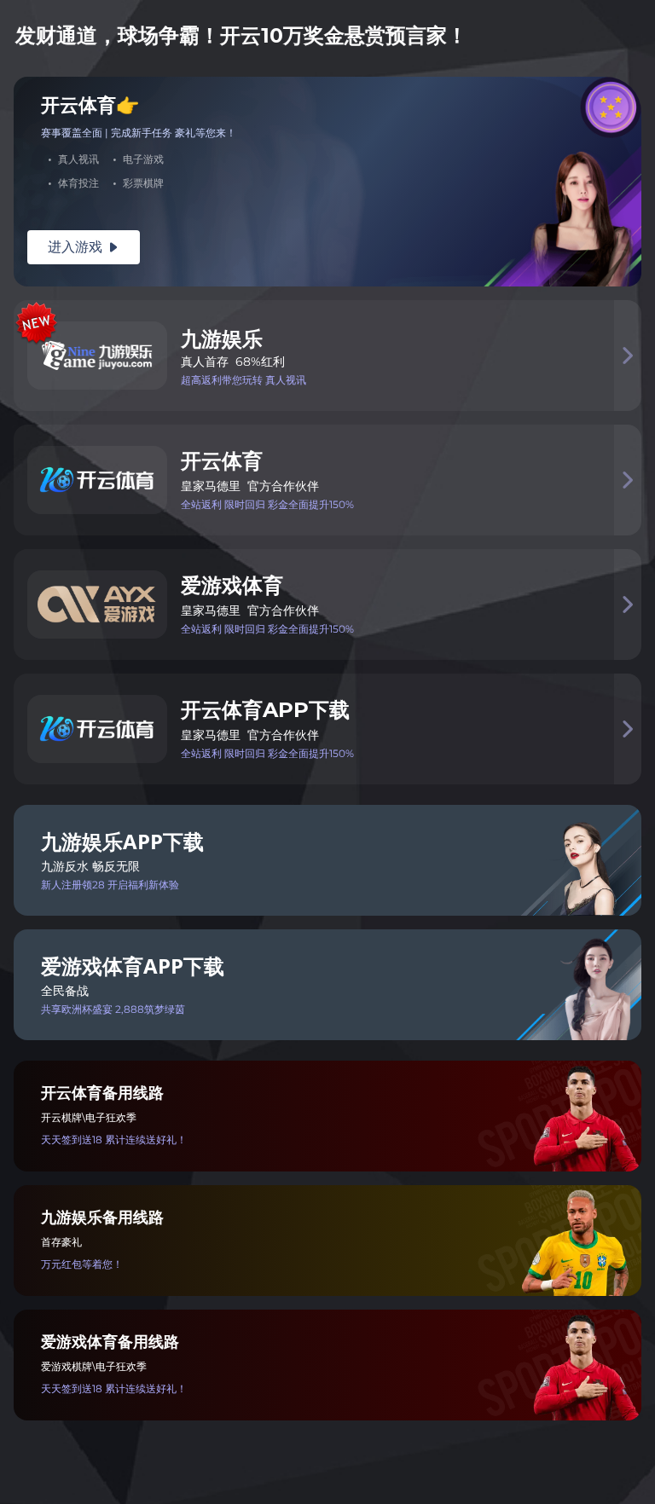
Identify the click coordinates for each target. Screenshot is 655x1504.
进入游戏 (83, 247)
